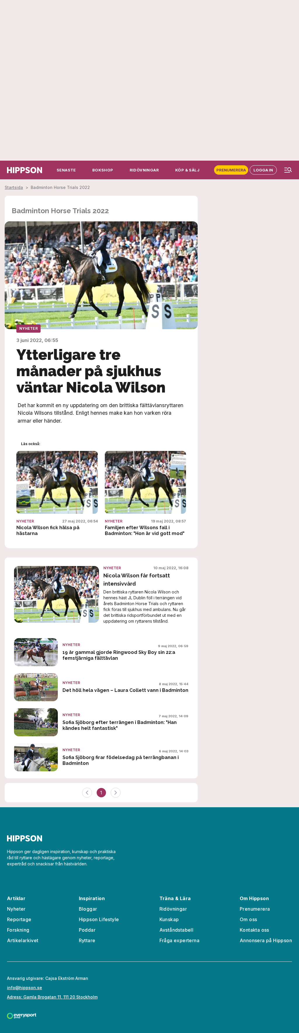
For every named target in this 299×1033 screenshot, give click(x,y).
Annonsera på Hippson (266, 940)
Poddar (87, 930)
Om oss (248, 919)
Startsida (14, 187)
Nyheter (28, 328)
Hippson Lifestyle (99, 919)
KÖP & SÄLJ (187, 170)
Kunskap (169, 919)
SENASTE (66, 170)
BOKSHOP (102, 170)
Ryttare (87, 940)
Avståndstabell (176, 930)
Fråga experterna (179, 940)
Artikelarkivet (23, 940)
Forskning (18, 930)
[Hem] (24, 170)
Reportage (19, 919)
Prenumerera (231, 170)
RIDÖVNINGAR (144, 170)
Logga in (263, 170)
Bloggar (88, 909)
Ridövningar (173, 909)
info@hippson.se (24, 987)
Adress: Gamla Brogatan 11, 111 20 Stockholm (52, 996)
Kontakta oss (254, 930)
